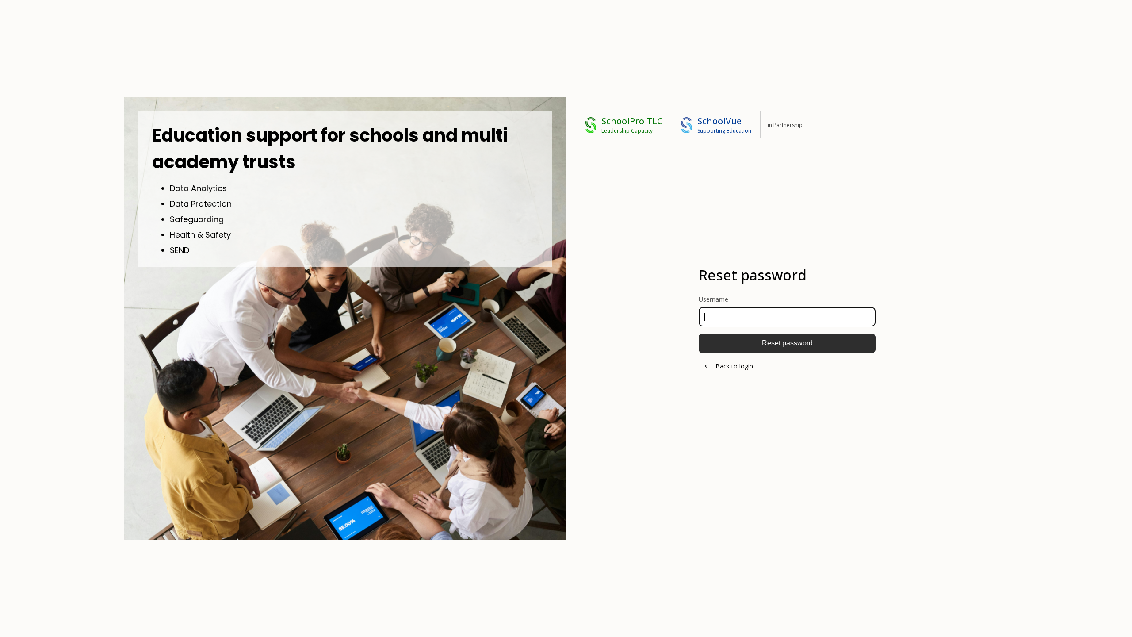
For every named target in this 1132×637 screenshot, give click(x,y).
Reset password (787, 343)
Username (713, 299)
